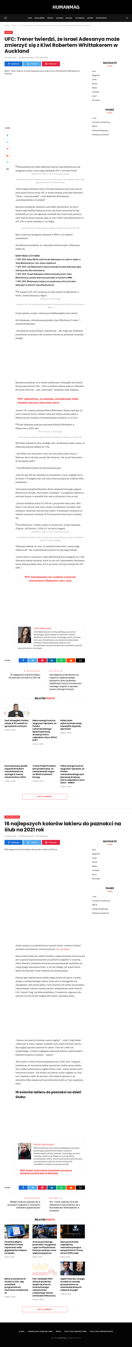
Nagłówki (40, 18)
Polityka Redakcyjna (100, 130)
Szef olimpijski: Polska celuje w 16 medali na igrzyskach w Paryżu (16, 723)
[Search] (126, 18)
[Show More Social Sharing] (63, 63)
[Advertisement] (55, 146)
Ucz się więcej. (63, 949)
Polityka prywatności (100, 134)
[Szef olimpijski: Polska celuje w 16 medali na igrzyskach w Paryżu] (17, 710)
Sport (90, 18)
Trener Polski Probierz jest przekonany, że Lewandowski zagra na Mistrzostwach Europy (44, 772)
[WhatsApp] (7, 162)
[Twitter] (7, 142)
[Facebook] (7, 135)
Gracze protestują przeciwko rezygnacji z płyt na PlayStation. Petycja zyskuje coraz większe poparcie (44, 1248)
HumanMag (61, 1338)
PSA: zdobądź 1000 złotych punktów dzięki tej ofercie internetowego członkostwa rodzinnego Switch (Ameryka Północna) (43, 1287)
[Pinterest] (7, 149)
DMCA (94, 126)
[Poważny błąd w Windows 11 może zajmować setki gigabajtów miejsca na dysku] (17, 1231)
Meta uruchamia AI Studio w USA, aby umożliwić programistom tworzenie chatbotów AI (16, 1285)
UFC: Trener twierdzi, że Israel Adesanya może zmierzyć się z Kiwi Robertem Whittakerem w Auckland (64, 1206)
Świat (50, 18)
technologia (12, 817)
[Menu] (5, 18)
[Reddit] (7, 155)
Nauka (69, 18)
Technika (80, 18)
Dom (30, 18)
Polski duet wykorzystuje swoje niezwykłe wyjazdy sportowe (71, 724)
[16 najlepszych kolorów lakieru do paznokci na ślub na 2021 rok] (45, 874)
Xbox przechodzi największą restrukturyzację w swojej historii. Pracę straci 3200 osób (71, 1248)
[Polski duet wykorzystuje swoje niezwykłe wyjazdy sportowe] (72, 710)
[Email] (7, 169)
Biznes (59, 18)
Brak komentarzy (27, 57)
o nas (94, 118)
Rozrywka (101, 18)
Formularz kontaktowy (101, 122)
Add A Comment (44, 796)
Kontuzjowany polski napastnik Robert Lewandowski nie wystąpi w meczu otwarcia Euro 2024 (16, 772)
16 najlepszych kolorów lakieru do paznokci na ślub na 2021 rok (24, 676)
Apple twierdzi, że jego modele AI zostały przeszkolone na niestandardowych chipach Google (72, 1284)
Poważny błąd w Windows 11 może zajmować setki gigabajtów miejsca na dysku (16, 1248)
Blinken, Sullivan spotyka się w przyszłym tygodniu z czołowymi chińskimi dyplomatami (24, 1205)
